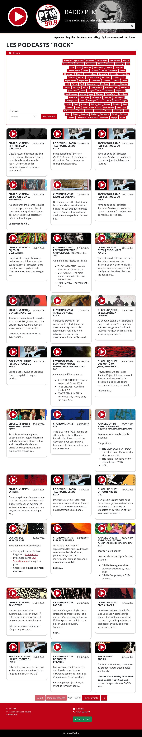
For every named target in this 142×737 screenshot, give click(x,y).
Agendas (59, 37)
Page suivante (91, 697)
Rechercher (49, 116)
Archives (130, 37)
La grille (70, 37)
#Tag (97, 37)
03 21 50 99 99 (83, 711)
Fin (104, 697)
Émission (14, 111)
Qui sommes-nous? (112, 37)
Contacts (80, 708)
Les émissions (84, 37)
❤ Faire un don (82, 719)
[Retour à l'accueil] (48, 16)
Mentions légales (71, 733)
